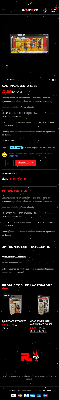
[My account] (45, 10)
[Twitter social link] (14, 179)
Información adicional (26, 247)
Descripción (14, 191)
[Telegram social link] (25, 179)
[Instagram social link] (31, 3)
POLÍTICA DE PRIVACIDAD (13, 376)
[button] (38, 331)
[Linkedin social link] (21, 179)
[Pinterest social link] (18, 179)
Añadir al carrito (25, 163)
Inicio (4, 79)
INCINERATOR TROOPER (14, 321)
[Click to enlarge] (7, 66)
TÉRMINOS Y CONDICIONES (34, 376)
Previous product (49, 79)
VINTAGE (12, 79)
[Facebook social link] (27, 3)
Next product (55, 79)
